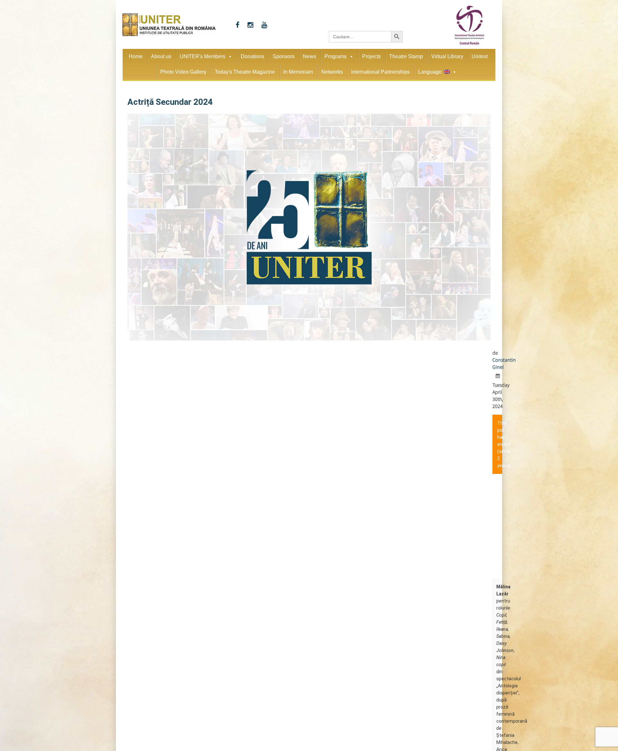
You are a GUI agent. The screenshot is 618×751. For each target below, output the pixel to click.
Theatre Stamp (406, 56)
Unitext (480, 56)
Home (136, 56)
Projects (371, 56)
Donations (252, 56)
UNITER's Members (202, 56)
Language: (431, 72)
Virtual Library (447, 56)
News (309, 56)
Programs (335, 56)
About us (161, 56)
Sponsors (284, 56)
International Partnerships (380, 72)
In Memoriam (298, 72)
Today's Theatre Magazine (245, 72)
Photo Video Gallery (183, 72)
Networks (332, 72)
